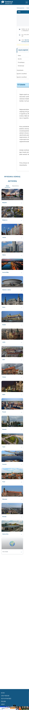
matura (3, 693)
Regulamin (3, 701)
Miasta (7, 185)
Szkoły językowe (20, 8)
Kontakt (3, 704)
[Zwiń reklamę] (14, 705)
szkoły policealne (5, 696)
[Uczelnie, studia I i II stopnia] (7, 2)
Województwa (15, 185)
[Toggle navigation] (26, 2)
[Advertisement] (14, 620)
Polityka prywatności (6, 698)
